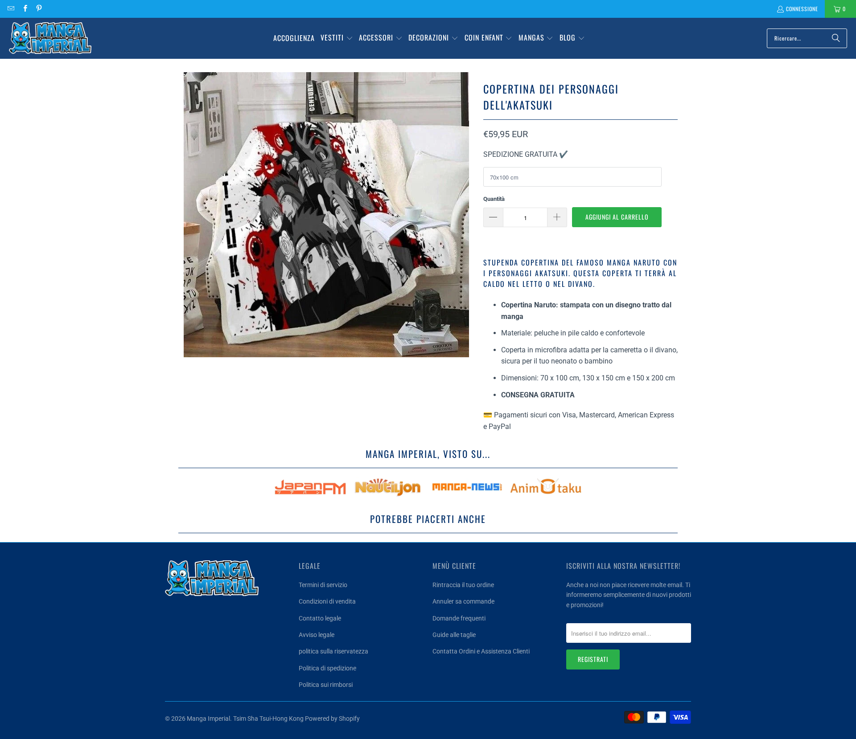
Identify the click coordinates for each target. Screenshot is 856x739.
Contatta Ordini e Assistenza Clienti (481, 651)
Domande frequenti (459, 618)
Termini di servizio (323, 584)
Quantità (494, 199)
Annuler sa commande (463, 601)
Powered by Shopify (332, 718)
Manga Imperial (208, 718)
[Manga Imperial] (50, 38)
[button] (337, 38)
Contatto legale (320, 618)
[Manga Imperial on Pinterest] (38, 8)
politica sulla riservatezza (333, 651)
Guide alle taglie (454, 634)
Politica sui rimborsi (326, 684)
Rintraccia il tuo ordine (463, 584)
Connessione (802, 8)
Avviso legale (316, 634)
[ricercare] (836, 38)
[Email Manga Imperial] (10, 8)
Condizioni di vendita (327, 601)
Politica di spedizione (327, 668)
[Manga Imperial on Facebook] (24, 8)
